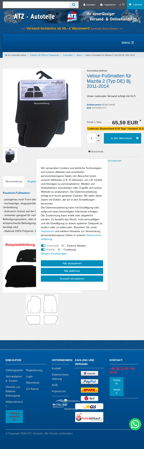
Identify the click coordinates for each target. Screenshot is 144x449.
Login (29, 376)
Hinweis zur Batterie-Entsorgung (13, 391)
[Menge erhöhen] (98, 135)
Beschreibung (14, 181)
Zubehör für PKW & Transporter (44, 55)
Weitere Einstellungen (54, 253)
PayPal (51, 249)
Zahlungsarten (14, 370)
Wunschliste (97, 151)
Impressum (59, 391)
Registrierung (34, 370)
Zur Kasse (32, 388)
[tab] (14, 181)
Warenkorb (32, 382)
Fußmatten (67, 55)
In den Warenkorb (121, 138)
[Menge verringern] (98, 141)
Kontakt (56, 368)
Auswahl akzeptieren (72, 278)
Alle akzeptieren (72, 263)
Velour (79, 55)
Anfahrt (116, 391)
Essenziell (53, 245)
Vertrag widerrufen (14, 416)
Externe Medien (76, 245)
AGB (55, 385)
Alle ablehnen (72, 270)
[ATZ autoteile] (72, 16)
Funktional (70, 249)
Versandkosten (114, 161)
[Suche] (74, 5)
